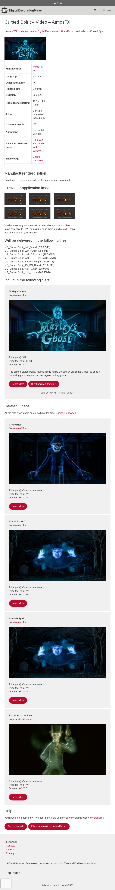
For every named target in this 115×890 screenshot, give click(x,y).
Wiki (15, 31)
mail (64, 229)
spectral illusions (23, 719)
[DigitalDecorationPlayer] (5, 10)
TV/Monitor (38, 143)
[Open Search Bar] (95, 10)
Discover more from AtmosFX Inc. (49, 826)
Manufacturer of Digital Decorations (39, 31)
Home (7, 31)
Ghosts (36, 157)
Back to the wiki (15, 826)
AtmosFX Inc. (67, 31)
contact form (96, 817)
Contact (10, 845)
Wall (35, 147)
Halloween (38, 160)
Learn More (18, 384)
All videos (82, 31)
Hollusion (38, 140)
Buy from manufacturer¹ (43, 384)
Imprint (10, 849)
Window (37, 150)
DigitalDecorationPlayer (26, 10)
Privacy (10, 853)
